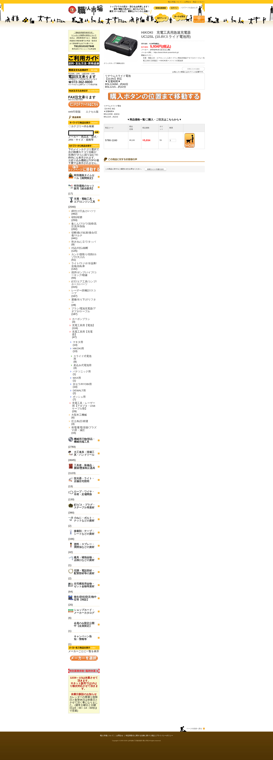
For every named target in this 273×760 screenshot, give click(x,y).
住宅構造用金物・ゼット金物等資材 (84, 585)
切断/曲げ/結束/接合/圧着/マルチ (84, 234)
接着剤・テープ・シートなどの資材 (84, 532)
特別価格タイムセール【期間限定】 (84, 176)
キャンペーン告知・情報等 (83, 637)
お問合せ (119, 736)
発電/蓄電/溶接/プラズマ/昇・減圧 (84, 429)
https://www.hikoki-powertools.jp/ (166, 52)
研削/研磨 (76, 217)
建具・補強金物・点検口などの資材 (84, 558)
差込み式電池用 (82, 365)
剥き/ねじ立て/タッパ (83, 241)
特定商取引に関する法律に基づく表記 (140, 736)
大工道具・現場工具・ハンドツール (84, 453)
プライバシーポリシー (164, 736)
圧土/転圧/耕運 (79, 421)
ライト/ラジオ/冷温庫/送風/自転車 (84, 264)
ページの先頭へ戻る (194, 729)
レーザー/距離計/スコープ (83, 292)
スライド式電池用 (82, 357)
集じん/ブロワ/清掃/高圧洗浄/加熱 (84, 225)
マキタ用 (78, 342)
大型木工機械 (79, 415)
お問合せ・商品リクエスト (194, 2)
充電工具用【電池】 (83, 325)
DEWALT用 (79, 390)
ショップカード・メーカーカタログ (84, 611)
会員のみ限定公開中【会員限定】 (84, 624)
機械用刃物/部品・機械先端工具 (84, 440)
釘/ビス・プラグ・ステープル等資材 (84, 506)
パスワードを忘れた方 (189, 8)
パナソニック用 (82, 371)
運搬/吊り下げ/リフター (83, 301)
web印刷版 (74, 111)
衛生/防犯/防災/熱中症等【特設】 (85, 598)
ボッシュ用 (79, 396)
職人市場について (175, 2)
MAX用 (77, 378)
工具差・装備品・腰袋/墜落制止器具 (84, 466)
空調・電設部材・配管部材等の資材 (84, 572)
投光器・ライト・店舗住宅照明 (84, 479)
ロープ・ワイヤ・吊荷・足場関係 (84, 493)
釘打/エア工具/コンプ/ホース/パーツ (84, 283)
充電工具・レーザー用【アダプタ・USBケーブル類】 (83, 406)
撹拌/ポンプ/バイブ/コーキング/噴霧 (84, 274)
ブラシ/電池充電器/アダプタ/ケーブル (83, 310)
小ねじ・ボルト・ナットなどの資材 (84, 519)
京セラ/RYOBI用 (82, 384)
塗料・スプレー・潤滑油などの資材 (84, 545)
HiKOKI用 (78, 348)
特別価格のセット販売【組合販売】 (84, 187)
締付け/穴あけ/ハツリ (83, 211)
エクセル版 (92, 111)
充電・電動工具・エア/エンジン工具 (84, 200)
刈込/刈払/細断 (79, 248)
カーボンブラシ (81, 319)
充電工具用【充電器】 (82, 333)
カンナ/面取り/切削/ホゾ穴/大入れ (84, 255)
